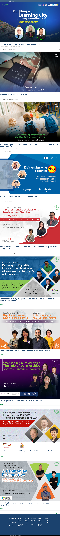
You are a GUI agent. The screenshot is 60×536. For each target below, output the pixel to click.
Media (26, 524)
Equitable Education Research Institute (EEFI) (20, 525)
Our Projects (19, 520)
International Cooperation (19, 522)
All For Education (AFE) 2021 (33, 521)
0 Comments (14, 49)
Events (26, 522)
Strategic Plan (40, 524)
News (12, 201)
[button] (46, 1)
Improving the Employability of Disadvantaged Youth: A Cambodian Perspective (25, 504)
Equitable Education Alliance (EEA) (33, 524)
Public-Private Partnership (20, 523)
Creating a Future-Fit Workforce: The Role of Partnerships (22, 400)
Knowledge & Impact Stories (27, 522)
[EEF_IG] (48, 519)
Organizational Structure (40, 523)
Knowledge (13, 99)
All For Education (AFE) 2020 (33, 522)
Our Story (39, 522)
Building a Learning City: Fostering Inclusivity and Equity (22, 44)
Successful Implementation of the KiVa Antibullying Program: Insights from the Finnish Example (30, 145)
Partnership (39, 525)
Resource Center (27, 523)
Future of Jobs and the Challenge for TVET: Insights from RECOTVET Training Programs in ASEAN (29, 451)
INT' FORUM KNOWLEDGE (10, 49)
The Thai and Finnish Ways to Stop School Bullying (19, 196)
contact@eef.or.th (11, 531)
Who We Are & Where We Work (40, 521)
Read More (59, 49)
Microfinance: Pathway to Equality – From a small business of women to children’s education (27, 299)
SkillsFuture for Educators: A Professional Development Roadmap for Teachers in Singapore (30, 247)
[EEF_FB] (46, 519)
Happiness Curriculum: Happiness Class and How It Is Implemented (25, 350)
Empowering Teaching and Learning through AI (18, 94)
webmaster (2, 49)
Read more (1, 98)
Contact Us (39, 526)
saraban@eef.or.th (11, 528)
